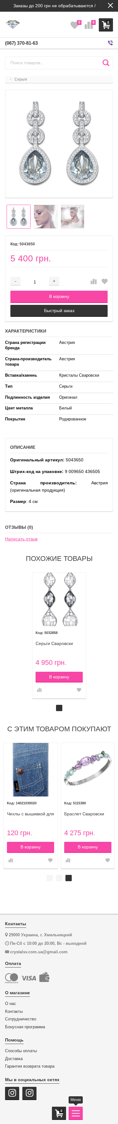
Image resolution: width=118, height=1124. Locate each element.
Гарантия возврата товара (29, 1066)
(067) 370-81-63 (21, 43)
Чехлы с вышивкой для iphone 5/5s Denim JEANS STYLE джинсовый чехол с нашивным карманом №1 (30, 814)
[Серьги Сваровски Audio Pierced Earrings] (59, 599)
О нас (10, 1003)
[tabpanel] (59, 635)
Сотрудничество (20, 1019)
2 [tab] (59, 878)
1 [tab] (59, 708)
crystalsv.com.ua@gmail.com (39, 952)
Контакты (14, 1011)
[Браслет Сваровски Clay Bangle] (88, 769)
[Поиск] (106, 62)
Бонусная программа (25, 1027)
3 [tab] (68, 878)
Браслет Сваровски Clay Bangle (84, 814)
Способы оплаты (21, 1051)
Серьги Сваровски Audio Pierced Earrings (58, 643)
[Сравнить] (94, 281)
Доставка (14, 1059)
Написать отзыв (21, 538)
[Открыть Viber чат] (110, 43)
